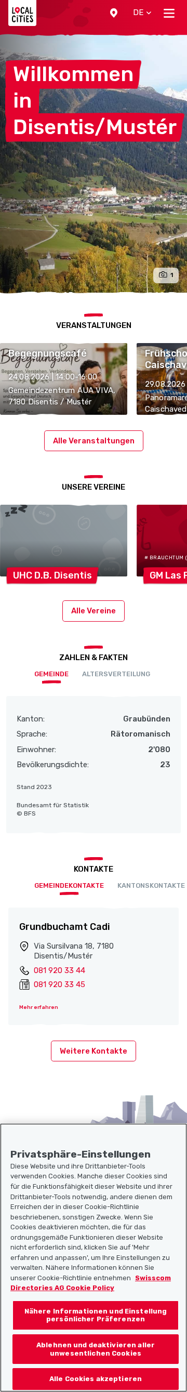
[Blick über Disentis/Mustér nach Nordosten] (93, 164)
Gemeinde (51, 674)
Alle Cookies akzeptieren (95, 1379)
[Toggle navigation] (169, 13)
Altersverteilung (116, 674)
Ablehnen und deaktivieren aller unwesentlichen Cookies (95, 1349)
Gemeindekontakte (69, 885)
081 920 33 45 (59, 984)
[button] (113, 13)
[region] (93, 1257)
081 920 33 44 (59, 970)
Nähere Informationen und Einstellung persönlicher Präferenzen (95, 1315)
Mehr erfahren (38, 1007)
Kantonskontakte (151, 885)
